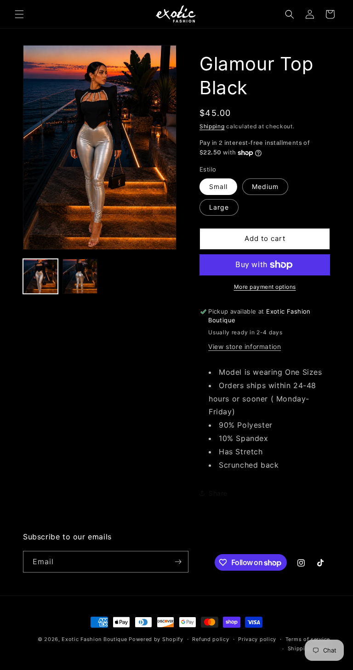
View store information (244, 346)
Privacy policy (257, 639)
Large (219, 207)
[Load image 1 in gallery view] (40, 276)
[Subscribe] (178, 562)
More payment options (265, 286)
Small (218, 186)
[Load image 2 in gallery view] (80, 276)
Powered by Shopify (156, 639)
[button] (19, 14)
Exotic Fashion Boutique (94, 639)
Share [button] (218, 493)
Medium (265, 186)
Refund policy (210, 639)
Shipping (212, 126)
